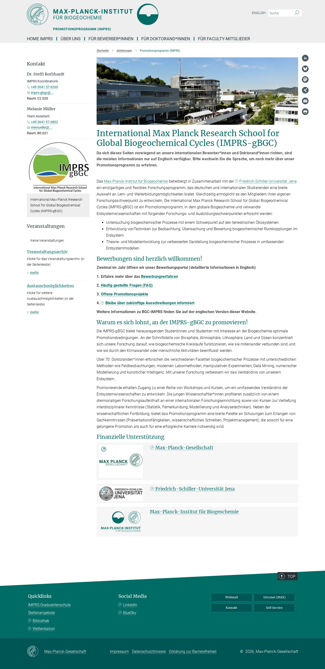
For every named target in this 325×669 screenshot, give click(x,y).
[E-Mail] (305, 101)
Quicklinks (40, 596)
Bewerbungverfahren (159, 276)
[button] (85, 190)
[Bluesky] (305, 68)
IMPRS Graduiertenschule (49, 605)
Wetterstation (44, 628)
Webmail (231, 597)
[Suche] (297, 13)
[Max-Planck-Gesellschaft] (121, 461)
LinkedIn (130, 605)
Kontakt (231, 607)
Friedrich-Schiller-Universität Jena (268, 181)
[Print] (305, 111)
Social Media (132, 596)
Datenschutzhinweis (149, 651)
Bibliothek (41, 621)
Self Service (274, 607)
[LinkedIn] (305, 58)
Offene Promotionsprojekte (124, 294)
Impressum (119, 651)
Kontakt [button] (36, 64)
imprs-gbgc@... (42, 93)
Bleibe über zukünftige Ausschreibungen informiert (149, 303)
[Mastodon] (305, 79)
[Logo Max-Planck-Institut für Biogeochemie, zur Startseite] (116, 14)
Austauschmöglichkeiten (50, 285)
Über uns (71, 38)
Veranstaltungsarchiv (47, 251)
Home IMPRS (40, 38)
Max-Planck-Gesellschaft (184, 447)
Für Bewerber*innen (111, 38)
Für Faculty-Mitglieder (224, 38)
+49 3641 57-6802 (44, 122)
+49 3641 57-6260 (44, 87)
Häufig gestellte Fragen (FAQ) (127, 285)
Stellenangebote (41, 612)
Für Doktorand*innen (165, 38)
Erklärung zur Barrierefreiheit (193, 651)
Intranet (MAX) (274, 597)
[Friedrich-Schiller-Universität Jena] (121, 493)
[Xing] (305, 90)
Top (291, 576)
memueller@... (41, 127)
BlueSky (129, 612)
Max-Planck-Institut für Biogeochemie (136, 181)
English (259, 13)
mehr (34, 272)
